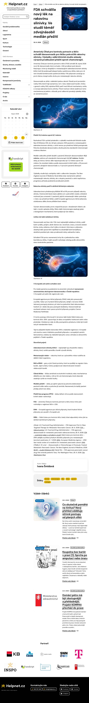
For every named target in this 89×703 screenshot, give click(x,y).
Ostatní (6, 51)
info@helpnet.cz (50, 689)
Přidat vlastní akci (17, 142)
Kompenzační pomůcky (12, 81)
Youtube (15, 186)
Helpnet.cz (18, 4)
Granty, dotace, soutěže (12, 65)
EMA (83, 442)
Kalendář (6, 73)
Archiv (5, 101)
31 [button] (5, 138)
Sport (5, 39)
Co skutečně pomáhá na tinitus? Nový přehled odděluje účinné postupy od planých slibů (75, 511)
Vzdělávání (7, 85)
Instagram (25, 186)
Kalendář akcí (16, 109)
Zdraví (5, 31)
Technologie (7, 47)
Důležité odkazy (9, 89)
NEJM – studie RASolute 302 (44, 450)
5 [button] (22, 138)
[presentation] (47, 509)
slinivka (47, 479)
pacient (74, 479)
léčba (67, 479)
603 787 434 (37, 689)
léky (63, 479)
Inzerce (5, 77)
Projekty (6, 93)
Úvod (35, 4)
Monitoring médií (9, 69)
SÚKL (58, 440)
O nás (5, 97)
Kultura (5, 43)
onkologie (47, 482)
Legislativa (7, 35)
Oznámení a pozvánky (11, 61)
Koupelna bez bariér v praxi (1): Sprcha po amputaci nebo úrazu (74, 555)
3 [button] (15, 138)
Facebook (6, 186)
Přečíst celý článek (69, 538)
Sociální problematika (11, 27)
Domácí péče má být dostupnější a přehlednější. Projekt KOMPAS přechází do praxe (73, 602)
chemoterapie (55, 479)
